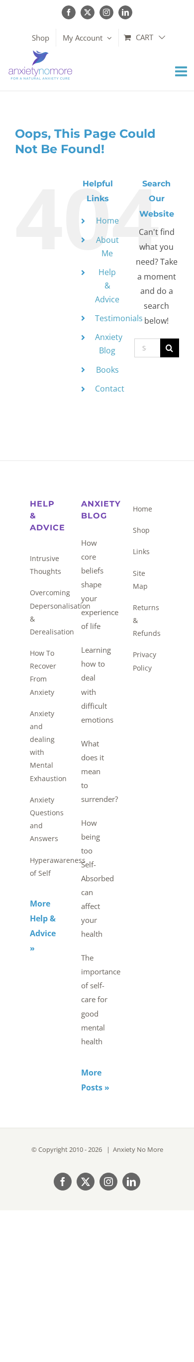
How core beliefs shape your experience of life (94, 584)
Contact (109, 388)
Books (107, 369)
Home (107, 220)
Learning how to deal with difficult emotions (94, 684)
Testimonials (119, 318)
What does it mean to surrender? (94, 771)
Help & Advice (107, 285)
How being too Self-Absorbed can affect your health (94, 878)
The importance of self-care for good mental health (94, 999)
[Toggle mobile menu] (182, 71)
